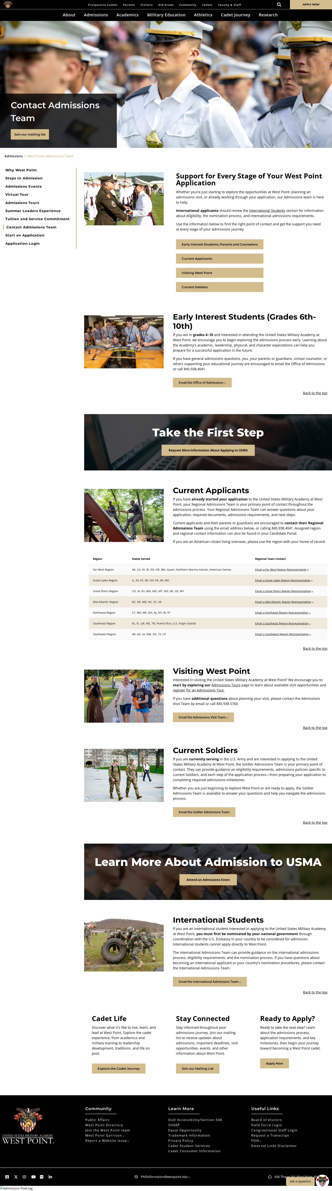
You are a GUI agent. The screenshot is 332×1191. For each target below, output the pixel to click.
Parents (129, 5)
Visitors (147, 5)
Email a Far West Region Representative (280, 569)
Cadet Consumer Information (194, 1151)
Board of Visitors (266, 1120)
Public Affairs (97, 1120)
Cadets (207, 5)
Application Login (22, 243)
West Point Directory (104, 1125)
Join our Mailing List (198, 1068)
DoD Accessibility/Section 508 (195, 1120)
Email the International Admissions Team (208, 982)
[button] (8, 1176)
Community (188, 5)
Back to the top (315, 393)
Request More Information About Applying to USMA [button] (208, 450)
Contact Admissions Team (31, 227)
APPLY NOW (311, 4)
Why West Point (21, 170)
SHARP (174, 1125)
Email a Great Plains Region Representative (283, 591)
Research (268, 14)
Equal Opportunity (185, 1130)
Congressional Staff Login (274, 1130)
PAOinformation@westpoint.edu (164, 1177)
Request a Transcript (270, 1135)
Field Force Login (266, 1125)
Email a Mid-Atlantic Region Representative (283, 602)
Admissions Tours (22, 203)
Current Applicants (197, 259)
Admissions (96, 14)
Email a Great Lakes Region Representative (282, 580)
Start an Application (25, 235)
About (69, 14)
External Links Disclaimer (274, 1146)
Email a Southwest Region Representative (282, 634)
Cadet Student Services (189, 1146)
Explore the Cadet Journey (119, 1068)
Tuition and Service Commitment (37, 219)
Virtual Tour (17, 194)
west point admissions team (50, 156)
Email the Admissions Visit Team (202, 717)
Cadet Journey (235, 14)
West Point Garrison (103, 1135)
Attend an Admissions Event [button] (208, 880)
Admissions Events (23, 186)
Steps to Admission (24, 178)
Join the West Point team (107, 1130)
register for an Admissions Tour (198, 690)
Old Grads (166, 5)
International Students (267, 210)
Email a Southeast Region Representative (281, 623)
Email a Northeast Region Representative (281, 612)
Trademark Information (189, 1135)
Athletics (203, 14)
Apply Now (274, 1063)
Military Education (166, 14)
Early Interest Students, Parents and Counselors (220, 244)
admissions (14, 156)
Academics (127, 14)
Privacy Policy (180, 1141)
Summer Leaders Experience (33, 211)
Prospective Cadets (103, 5)
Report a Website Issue (106, 1141)
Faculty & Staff (229, 5)
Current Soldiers (195, 287)
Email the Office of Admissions (201, 382)
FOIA (255, 1141)
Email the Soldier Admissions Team (204, 812)
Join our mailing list (30, 134)
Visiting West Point (197, 273)
